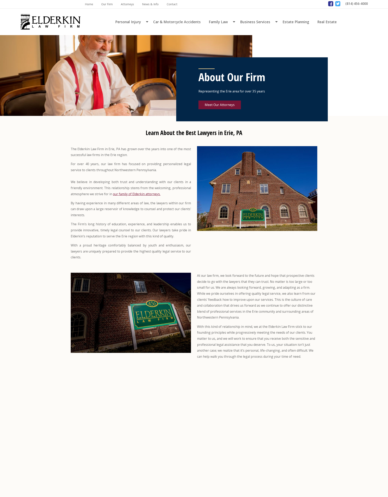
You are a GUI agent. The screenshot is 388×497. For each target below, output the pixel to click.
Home (89, 4)
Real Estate (327, 21)
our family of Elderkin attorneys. (136, 194)
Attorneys (127, 4)
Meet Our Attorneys (220, 105)
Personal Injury (128, 21)
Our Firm (107, 4)
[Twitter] (337, 3)
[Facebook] (330, 3)
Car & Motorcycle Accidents (177, 21)
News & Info (150, 4)
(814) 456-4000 (356, 3)
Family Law (218, 21)
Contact (172, 4)
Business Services (255, 21)
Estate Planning (296, 21)
